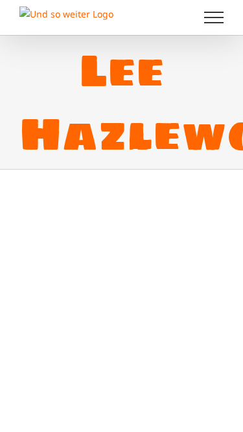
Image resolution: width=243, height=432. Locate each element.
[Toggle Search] (169, 16)
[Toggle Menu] (214, 17)
